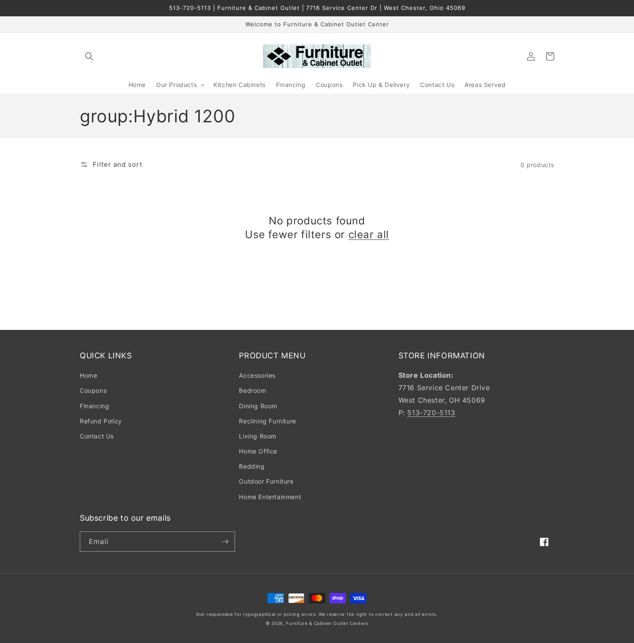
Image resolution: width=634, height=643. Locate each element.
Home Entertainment (270, 496)
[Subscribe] (225, 541)
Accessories (257, 375)
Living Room (257, 436)
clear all (368, 234)
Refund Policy (101, 421)
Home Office (258, 451)
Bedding (251, 466)
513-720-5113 (431, 412)
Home (88, 375)
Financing (94, 406)
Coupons (93, 390)
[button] (89, 56)
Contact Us (97, 436)
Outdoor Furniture (266, 481)
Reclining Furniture (267, 421)
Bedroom (252, 390)
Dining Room (258, 406)
